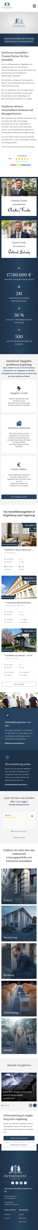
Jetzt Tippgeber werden (19, 497)
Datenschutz (23, 1222)
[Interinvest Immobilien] (7, 5)
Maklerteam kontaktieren (19, 1145)
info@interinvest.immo (11, 1204)
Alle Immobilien (19, 684)
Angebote (7, 1218)
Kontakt (21, 1214)
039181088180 (8, 1202)
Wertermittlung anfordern (19, 1138)
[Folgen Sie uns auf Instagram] (16, 1183)
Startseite (7, 1214)
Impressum (22, 1218)
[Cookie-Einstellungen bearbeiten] (25, 1183)
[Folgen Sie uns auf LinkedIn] (21, 1183)
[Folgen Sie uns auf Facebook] (12, 1183)
